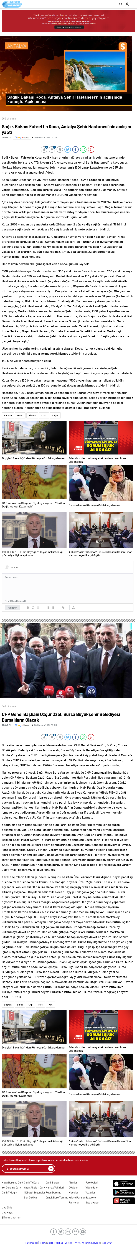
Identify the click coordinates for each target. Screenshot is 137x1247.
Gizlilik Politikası (55, 1242)
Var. (51, 1004)
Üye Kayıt (7, 1212)
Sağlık (55, 415)
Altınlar (73, 1182)
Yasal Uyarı (106, 1242)
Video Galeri (92, 1187)
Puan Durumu (53, 1192)
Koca (44, 415)
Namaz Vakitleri (55, 1187)
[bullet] (53, 607)
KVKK (77, 1242)
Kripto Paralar (77, 1197)
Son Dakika (30, 1197)
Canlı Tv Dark (31, 1182)
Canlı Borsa (52, 1182)
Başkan (8, 1004)
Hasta (20, 415)
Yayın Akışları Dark (34, 1187)
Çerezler (69, 1242)
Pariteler (74, 1202)
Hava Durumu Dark (12, 1182)
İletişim (42, 1242)
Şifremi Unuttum (11, 1217)
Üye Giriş (7, 1207)
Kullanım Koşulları (91, 1242)
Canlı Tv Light (9, 1192)
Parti (40, 1004)
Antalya (8, 415)
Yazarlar (90, 1192)
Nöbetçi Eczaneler (34, 1192)
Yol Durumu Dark (11, 1187)
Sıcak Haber (92, 1202)
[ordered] (48, 607)
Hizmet (32, 415)
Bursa (20, 1004)
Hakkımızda (31, 1242)
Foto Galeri (91, 1182)
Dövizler (73, 1187)
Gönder (12, 607)
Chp (30, 1004)
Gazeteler (91, 1197)
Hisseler (73, 1192)
